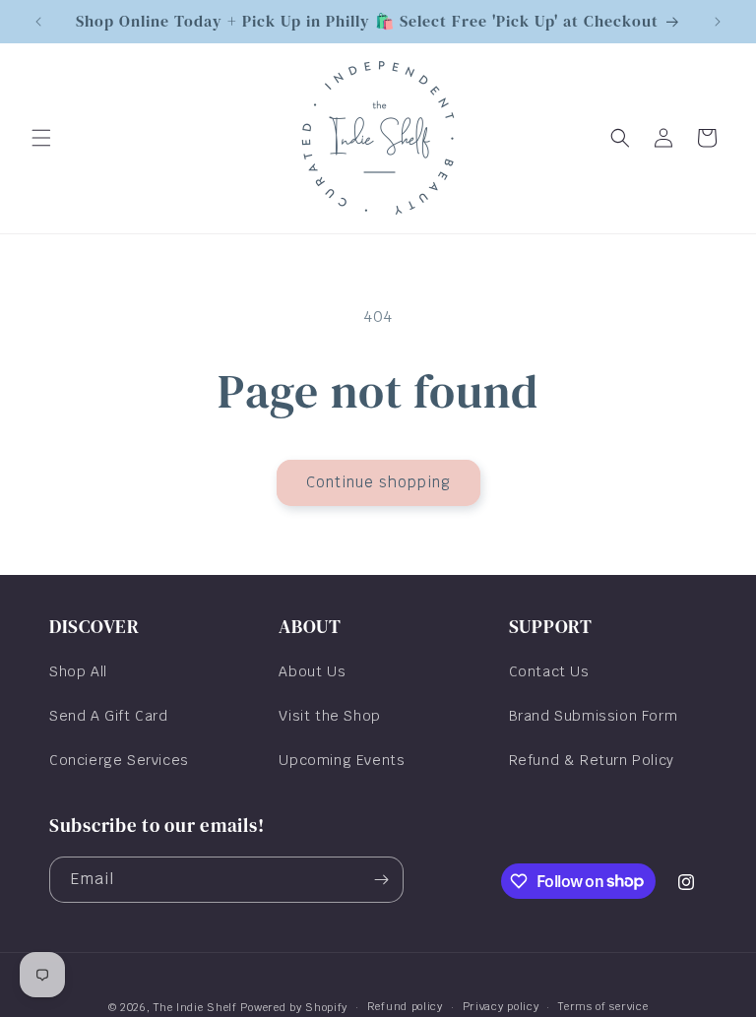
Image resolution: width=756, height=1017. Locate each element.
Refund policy (405, 1006)
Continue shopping (378, 482)
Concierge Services (119, 760)
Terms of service (603, 1006)
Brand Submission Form (593, 716)
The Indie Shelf (195, 1007)
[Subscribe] (381, 880)
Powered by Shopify (293, 1007)
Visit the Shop (329, 716)
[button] (41, 137)
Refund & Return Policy (591, 760)
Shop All (78, 671)
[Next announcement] (717, 21)
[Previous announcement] (38, 21)
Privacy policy (501, 1006)
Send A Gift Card (108, 716)
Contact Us (549, 671)
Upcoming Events (342, 760)
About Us (312, 671)
